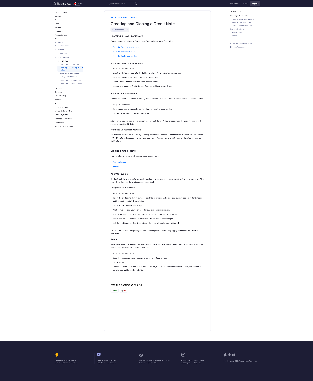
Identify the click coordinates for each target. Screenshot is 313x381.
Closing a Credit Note (237, 29)
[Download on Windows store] (234, 356)
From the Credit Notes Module (126, 47)
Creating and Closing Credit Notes (71, 69)
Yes (115, 291)
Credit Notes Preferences (70, 80)
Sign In (245, 4)
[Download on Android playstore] (225, 356)
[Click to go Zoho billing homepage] (57, 4)
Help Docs (66, 4)
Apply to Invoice (119, 162)
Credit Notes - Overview (69, 64)
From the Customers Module (125, 56)
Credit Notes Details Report (71, 84)
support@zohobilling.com (191, 363)
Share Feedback (238, 47)
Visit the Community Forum (65, 363)
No (124, 291)
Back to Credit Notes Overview (124, 17)
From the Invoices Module (124, 51)
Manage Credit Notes (68, 77)
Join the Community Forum (242, 44)
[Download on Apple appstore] (229, 356)
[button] (76, 4)
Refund (116, 166)
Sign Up (255, 4)
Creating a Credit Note (239, 16)
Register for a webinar (106, 363)
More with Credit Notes (69, 73)
